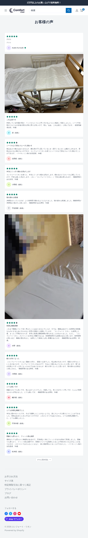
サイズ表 (9, 480)
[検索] (69, 10)
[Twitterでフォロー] (10, 513)
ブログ (8, 493)
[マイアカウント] (77, 10)
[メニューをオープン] (6, 10)
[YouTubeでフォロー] (19, 513)
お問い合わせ (11, 497)
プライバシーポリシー (15, 489)
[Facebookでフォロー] (6, 513)
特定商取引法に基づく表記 (18, 485)
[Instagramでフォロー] (14, 513)
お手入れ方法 (11, 476)
